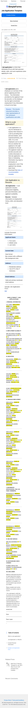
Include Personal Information (12, 643)
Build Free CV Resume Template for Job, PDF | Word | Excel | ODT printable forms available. (16, 667)
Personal (22, 1)
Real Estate (4, 1)
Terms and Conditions (18, 700)
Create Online (10, 15)
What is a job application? (14, 636)
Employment (13, 4)
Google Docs (14, 25)
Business (13, 1)
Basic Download (14, 21)
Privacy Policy (7, 700)
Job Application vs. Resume (15, 639)
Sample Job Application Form (14, 648)
